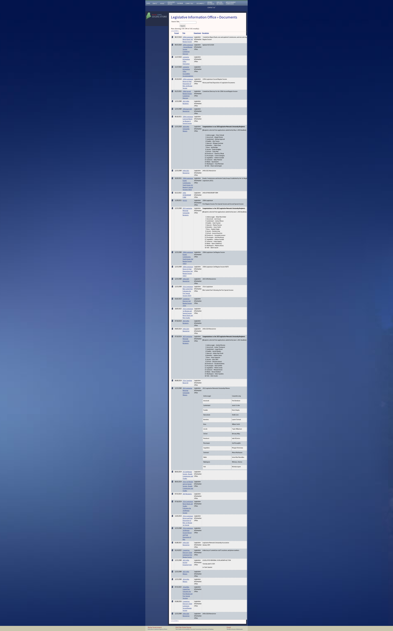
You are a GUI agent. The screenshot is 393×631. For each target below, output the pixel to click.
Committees (189, 3)
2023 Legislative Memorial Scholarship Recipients (187, 339)
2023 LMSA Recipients (186, 322)
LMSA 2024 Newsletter (186, 330)
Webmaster (239, 629)
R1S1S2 (185, 200)
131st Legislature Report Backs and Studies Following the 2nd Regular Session (188, 507)
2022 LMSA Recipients (186, 102)
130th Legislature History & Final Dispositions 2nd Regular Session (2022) (188, 271)
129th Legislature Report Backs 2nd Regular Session (188, 39)
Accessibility (186, 629)
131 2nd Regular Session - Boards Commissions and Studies (188, 475)
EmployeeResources (220, 3)
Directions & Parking (207, 629)
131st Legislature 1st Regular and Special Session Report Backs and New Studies (188, 313)
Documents (201, 3)
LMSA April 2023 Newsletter (187, 110)
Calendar (180, 3)
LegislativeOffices (171, 3)
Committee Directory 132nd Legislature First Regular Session (187, 553)
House (162, 3)
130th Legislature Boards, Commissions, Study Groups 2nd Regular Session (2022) (188, 258)
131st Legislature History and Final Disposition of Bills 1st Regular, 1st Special (188, 520)
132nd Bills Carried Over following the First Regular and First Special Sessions (187, 592)
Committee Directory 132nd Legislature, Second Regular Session (187, 606)
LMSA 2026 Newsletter (186, 614)
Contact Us (211, 7)
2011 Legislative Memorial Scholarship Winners (187, 391)
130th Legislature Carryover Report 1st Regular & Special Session (188, 119)
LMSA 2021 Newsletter (186, 171)
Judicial (156, 629)
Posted (176, 33)
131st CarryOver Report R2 (187, 381)
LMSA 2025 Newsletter (186, 543)
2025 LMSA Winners (186, 572)
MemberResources (210, 3)
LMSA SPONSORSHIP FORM (187, 195)
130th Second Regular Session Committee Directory (187, 94)
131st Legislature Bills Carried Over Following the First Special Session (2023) (188, 291)
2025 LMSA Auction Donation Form (187, 562)
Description (205, 33)
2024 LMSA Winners (186, 580)
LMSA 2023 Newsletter (186, 280)
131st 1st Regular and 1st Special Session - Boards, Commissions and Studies (188, 486)
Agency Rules (163, 629)
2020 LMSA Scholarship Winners (186, 128)
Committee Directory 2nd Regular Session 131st (187, 302)
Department (197, 33)
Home (148, 3)
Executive (150, 629)
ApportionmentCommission (231, 3)
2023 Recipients (187, 494)
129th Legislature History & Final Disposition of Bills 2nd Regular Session (188, 83)
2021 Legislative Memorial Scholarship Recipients (187, 211)
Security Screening (195, 629)
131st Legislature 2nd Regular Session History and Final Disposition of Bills (188, 534)
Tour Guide (179, 629)
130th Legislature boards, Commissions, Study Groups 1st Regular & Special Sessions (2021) (188, 184)
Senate (155, 3)
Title (183, 33)
